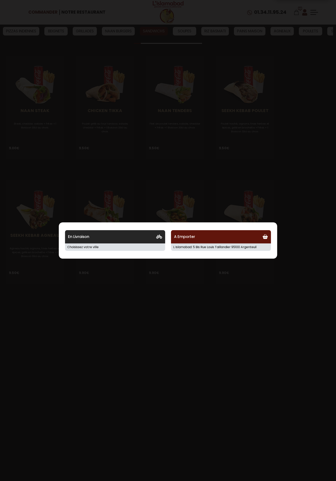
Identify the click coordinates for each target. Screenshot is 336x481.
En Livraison (78, 236)
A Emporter (184, 236)
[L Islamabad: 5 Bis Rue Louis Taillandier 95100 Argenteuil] (221, 247)
